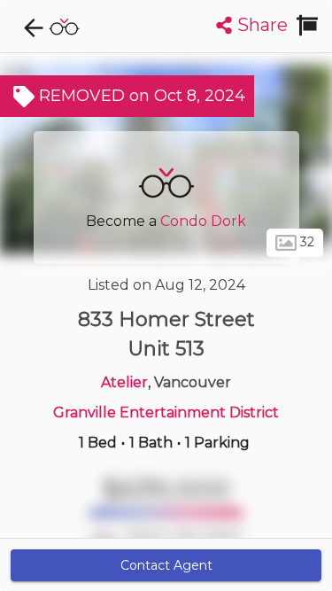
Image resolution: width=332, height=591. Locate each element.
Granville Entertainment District (166, 412)
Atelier (124, 382)
